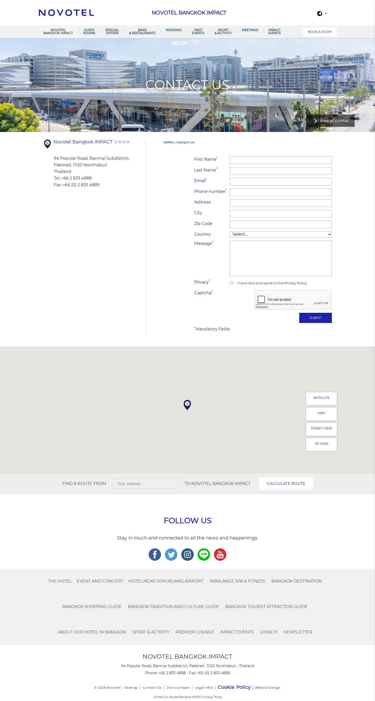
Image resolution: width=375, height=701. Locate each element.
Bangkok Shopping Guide (92, 606)
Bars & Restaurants (142, 31)
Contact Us (152, 688)
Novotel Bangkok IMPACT (58, 31)
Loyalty (269, 632)
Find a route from (84, 483)
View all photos (334, 120)
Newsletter (298, 632)
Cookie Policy (234, 687)
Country (202, 234)
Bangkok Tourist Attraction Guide (266, 606)
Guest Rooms (89, 31)
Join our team (178, 688)
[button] (187, 405)
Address (202, 202)
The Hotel (60, 581)
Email (200, 180)
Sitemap (131, 688)
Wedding (174, 30)
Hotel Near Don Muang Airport (165, 581)
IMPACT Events (274, 31)
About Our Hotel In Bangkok (92, 632)
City (198, 212)
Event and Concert (100, 581)
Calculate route (286, 483)
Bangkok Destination (296, 581)
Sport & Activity (223, 31)
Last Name (205, 169)
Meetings (250, 30)
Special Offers (112, 31)
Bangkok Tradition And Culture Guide (173, 606)
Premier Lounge (195, 632)
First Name (206, 159)
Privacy (202, 282)
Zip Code (203, 223)
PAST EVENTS (198, 31)
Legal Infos (204, 688)
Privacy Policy (295, 283)
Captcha (203, 292)
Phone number (210, 191)
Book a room (320, 32)
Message (204, 243)
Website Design (268, 688)
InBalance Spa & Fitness (237, 581)
